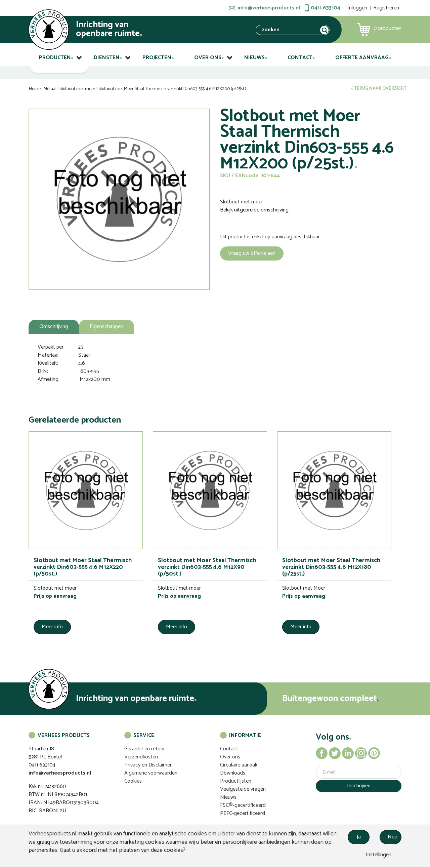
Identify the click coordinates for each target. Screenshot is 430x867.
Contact (300, 57)
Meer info (52, 626)
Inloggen (357, 7)
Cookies (133, 781)
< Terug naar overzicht (378, 88)
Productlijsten (235, 781)
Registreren (386, 7)
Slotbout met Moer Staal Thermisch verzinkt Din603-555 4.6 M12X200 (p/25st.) (172, 89)
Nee (392, 836)
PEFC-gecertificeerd (242, 813)
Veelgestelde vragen (243, 789)
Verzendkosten (141, 756)
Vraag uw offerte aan (251, 253)
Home (35, 89)
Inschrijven (359, 785)
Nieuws (254, 57)
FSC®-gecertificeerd (243, 805)
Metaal (50, 89)
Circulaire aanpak (238, 765)
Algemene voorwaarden (150, 773)
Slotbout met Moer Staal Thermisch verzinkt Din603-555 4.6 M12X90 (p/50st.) (207, 567)
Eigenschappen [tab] (106, 326)
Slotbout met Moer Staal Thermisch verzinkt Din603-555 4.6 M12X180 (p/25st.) (331, 567)
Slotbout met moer (77, 89)
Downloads (232, 773)
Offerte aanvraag (362, 57)
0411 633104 (325, 8)
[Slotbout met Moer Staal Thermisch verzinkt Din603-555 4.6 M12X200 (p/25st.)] (119, 199)
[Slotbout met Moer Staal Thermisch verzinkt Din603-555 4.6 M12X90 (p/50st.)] (210, 490)
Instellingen (377, 854)
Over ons (207, 57)
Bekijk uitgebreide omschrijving (254, 210)
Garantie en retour (144, 748)
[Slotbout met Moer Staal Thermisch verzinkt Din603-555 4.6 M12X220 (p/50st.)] (86, 490)
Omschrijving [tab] (53, 326)
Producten (55, 57)
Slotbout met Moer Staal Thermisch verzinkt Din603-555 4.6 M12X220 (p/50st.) (83, 567)
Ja (359, 836)
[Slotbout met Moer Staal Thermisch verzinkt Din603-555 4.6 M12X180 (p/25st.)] (334, 490)
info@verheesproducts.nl (269, 8)
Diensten (107, 57)
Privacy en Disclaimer (148, 765)
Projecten (156, 57)
